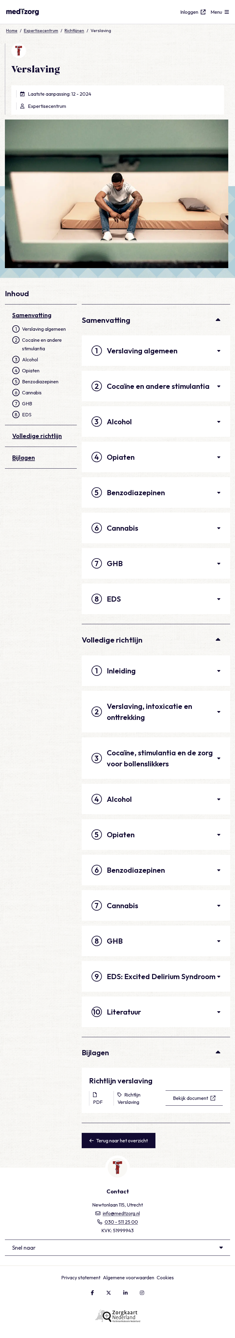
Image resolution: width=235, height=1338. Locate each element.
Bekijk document (190, 1098)
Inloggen (189, 12)
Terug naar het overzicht (122, 1140)
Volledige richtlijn (37, 436)
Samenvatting (31, 315)
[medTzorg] (33, 12)
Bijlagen (23, 457)
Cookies (165, 1277)
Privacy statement (80, 1277)
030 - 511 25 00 (121, 1222)
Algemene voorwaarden (128, 1277)
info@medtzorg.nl (121, 1213)
